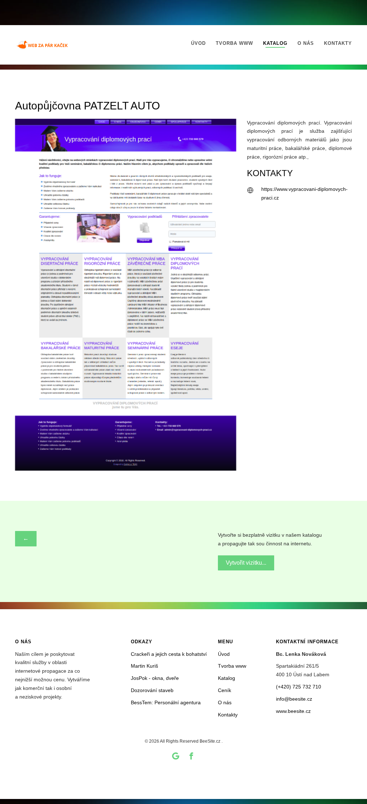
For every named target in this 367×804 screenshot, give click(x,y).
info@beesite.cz (294, 699)
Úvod (198, 43)
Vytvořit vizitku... (246, 563)
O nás (305, 43)
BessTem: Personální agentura (166, 702)
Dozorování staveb (152, 690)
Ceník (224, 690)
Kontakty (338, 43)
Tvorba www (234, 43)
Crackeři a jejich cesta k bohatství (169, 654)
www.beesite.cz (293, 711)
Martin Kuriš (144, 666)
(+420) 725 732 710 (298, 687)
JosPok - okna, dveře (155, 678)
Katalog (275, 43)
